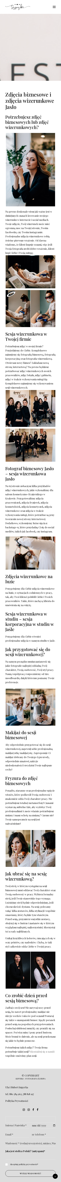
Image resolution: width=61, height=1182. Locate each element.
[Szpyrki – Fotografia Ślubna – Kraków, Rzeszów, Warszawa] (17, 7)
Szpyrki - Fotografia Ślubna (30, 1078)
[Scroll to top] (55, 1175)
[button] (54, 7)
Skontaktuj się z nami (41, 1051)
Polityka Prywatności (16, 1100)
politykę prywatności (28, 1164)
